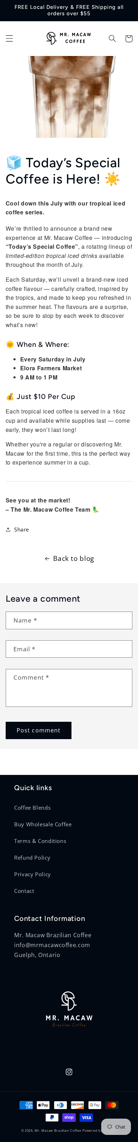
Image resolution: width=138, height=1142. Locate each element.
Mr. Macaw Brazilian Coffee (58, 1131)
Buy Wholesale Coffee (43, 824)
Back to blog (73, 558)
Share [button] (21, 529)
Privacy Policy (32, 874)
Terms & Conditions (40, 840)
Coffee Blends (32, 807)
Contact (24, 890)
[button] (9, 38)
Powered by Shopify (99, 1131)
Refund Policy (32, 857)
